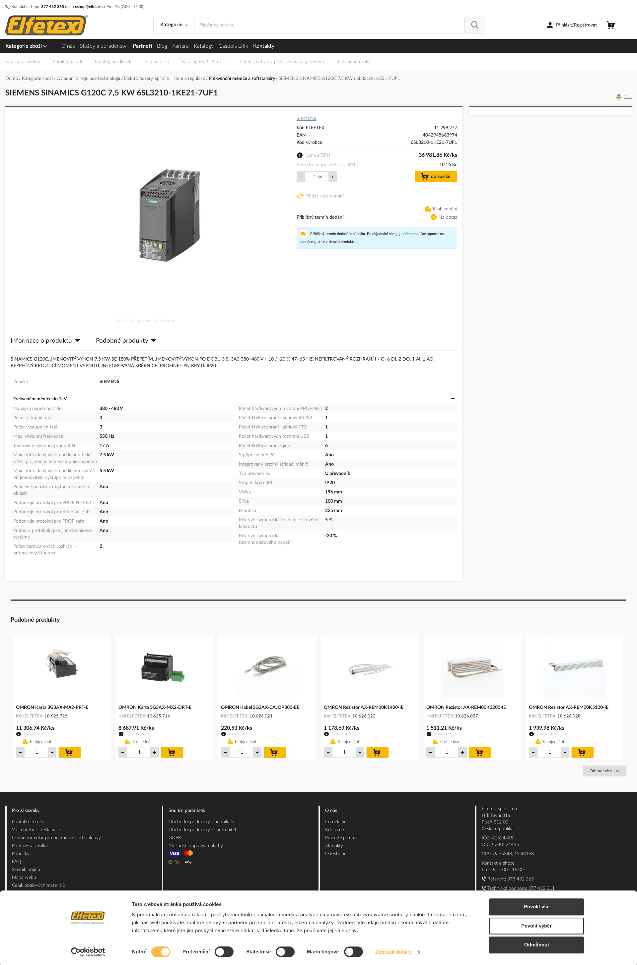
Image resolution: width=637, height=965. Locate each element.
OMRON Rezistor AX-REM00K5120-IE (568, 707)
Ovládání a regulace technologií (89, 78)
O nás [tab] (331, 810)
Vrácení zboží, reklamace (36, 829)
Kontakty (263, 46)
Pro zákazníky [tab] (25, 810)
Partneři (142, 46)
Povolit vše (536, 906)
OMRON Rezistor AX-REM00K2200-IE (466, 707)
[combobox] (329, 25)
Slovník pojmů (26, 869)
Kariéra (180, 46)
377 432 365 (52, 7)
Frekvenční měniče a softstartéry (242, 78)
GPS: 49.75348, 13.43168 (508, 854)
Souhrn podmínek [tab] (187, 810)
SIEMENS (307, 118)
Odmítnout (536, 944)
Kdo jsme (334, 829)
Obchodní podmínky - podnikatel (202, 822)
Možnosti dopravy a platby (196, 845)
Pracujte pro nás (341, 837)
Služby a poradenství (104, 46)
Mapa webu (24, 877)
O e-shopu (336, 853)
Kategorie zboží (24, 46)
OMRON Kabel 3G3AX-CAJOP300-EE (260, 707)
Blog (162, 46)
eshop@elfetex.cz (90, 7)
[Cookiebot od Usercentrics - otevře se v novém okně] (88, 952)
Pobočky (21, 853)
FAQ (16, 861)
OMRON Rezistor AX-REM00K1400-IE (363, 707)
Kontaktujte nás (28, 822)
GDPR (175, 837)
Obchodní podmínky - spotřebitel (202, 829)
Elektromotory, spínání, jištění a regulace (165, 78)
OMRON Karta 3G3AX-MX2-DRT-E (154, 707)
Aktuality (334, 845)
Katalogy (204, 46)
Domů (12, 78)
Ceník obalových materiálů (38, 885)
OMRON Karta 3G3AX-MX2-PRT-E (52, 707)
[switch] (224, 952)
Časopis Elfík (233, 46)
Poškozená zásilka (30, 845)
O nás (68, 46)
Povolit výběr (536, 926)
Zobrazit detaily (393, 952)
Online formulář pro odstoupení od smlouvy (56, 837)
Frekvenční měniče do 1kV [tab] (40, 399)
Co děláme (335, 822)
